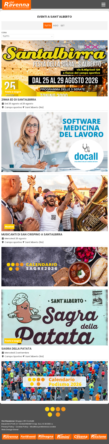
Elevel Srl (5, 423)
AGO (55, 25)
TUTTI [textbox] (6, 36)
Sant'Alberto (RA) (34, 107)
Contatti (30, 421)
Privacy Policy (7, 426)
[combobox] (27, 36)
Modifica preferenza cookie (43, 426)
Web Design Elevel (9, 429)
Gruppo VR (21, 421)
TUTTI (47, 25)
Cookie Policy (22, 426)
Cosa (4, 32)
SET (63, 25)
